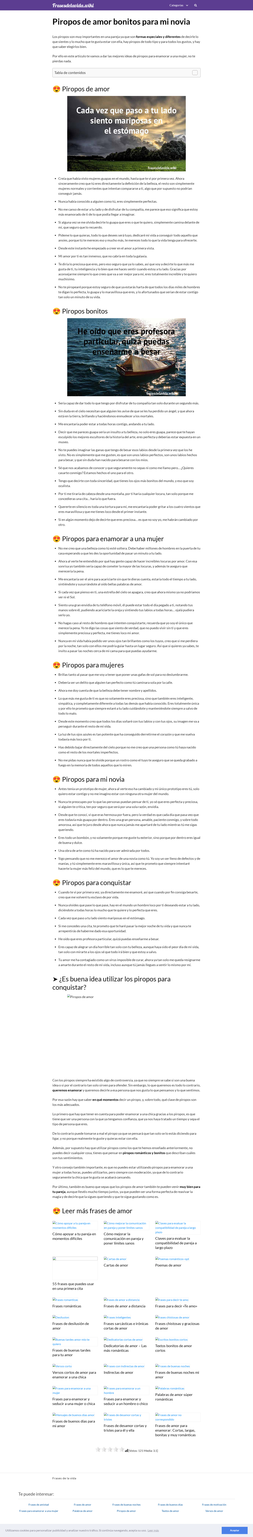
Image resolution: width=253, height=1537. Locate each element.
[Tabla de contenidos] (195, 72)
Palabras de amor (83, 1510)
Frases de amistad (39, 1504)
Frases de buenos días (170, 1504)
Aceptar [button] (234, 1530)
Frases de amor (82, 1504)
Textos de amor (170, 1510)
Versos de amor (214, 1510)
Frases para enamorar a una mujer (38, 1510)
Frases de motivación (214, 1504)
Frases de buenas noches (126, 1504)
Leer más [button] (153, 1530)
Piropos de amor (126, 1510)
